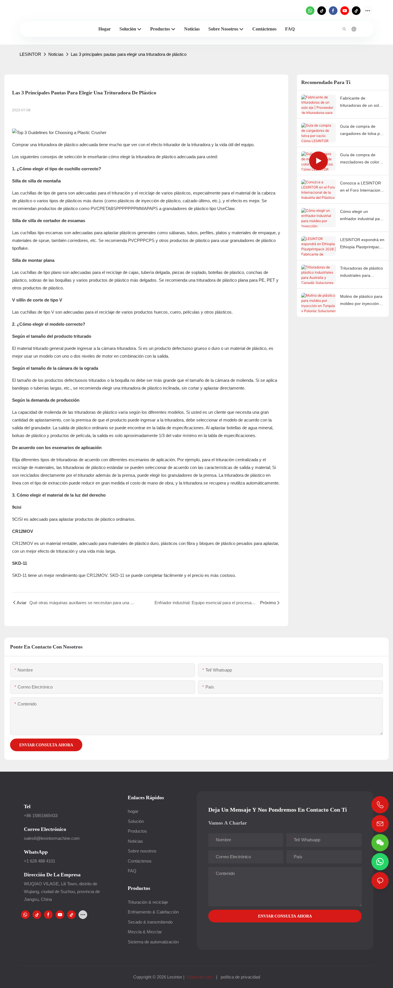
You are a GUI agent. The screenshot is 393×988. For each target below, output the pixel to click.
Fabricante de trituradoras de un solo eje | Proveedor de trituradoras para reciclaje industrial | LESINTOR (360, 102)
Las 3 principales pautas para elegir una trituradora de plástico (128, 54)
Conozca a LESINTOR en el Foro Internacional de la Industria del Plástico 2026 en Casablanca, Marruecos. (362, 187)
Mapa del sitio (200, 976)
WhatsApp (36, 852)
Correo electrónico (45, 829)
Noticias (56, 54)
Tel (27, 806)
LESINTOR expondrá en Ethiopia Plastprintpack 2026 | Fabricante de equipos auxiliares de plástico (362, 244)
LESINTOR (30, 54)
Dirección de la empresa (52, 874)
